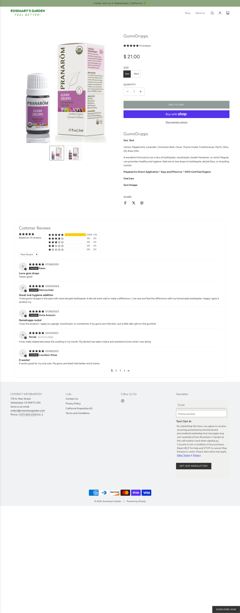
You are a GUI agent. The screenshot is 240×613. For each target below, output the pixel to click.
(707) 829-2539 (28, 414)
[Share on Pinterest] (142, 203)
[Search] (212, 13)
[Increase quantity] (140, 91)
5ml (127, 73)
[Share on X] (133, 203)
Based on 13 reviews (30, 237)
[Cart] (228, 13)
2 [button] (116, 370)
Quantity (130, 84)
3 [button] (120, 370)
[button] (15, 88)
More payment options (176, 122)
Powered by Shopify (136, 501)
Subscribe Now (226, 609)
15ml (136, 73)
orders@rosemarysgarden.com (28, 410)
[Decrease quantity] (127, 91)
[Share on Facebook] (125, 203)
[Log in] (220, 13)
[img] (37, 264)
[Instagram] (123, 401)
